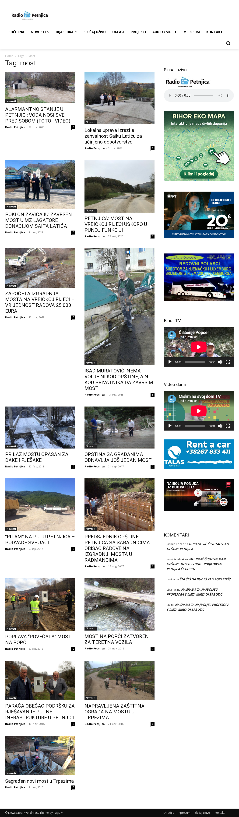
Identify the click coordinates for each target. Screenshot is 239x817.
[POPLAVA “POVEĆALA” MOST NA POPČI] (40, 604)
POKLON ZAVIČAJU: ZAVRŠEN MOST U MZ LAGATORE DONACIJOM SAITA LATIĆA (38, 220)
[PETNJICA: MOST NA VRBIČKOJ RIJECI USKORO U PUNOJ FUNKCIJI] (119, 186)
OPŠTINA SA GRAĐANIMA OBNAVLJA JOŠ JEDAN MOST (118, 457)
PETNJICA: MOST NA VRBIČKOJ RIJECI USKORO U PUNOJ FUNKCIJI (115, 224)
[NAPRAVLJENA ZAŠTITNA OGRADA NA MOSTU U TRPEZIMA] (119, 680)
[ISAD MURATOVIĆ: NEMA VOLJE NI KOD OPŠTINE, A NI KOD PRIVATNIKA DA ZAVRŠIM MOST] (119, 306)
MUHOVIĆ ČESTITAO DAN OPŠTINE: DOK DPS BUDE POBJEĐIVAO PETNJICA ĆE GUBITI (196, 564)
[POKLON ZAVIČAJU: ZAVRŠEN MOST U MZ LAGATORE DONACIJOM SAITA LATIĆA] (40, 184)
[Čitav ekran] (227, 362)
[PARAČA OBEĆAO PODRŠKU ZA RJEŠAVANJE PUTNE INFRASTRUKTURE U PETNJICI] (40, 680)
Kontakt (219, 813)
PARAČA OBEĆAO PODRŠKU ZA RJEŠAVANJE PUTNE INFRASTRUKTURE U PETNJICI (40, 711)
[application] (199, 347)
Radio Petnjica (15, 127)
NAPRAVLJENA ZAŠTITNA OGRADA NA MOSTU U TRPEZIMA (114, 711)
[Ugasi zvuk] (220, 362)
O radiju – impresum (176, 813)
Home (9, 56)
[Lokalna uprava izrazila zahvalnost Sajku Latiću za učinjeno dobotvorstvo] (119, 98)
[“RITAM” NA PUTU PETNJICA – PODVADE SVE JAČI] (40, 504)
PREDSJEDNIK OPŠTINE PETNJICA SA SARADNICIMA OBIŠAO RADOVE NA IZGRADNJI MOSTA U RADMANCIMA (117, 548)
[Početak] (170, 362)
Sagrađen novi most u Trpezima (39, 781)
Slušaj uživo (202, 813)
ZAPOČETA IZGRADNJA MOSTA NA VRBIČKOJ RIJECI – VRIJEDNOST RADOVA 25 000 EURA (39, 302)
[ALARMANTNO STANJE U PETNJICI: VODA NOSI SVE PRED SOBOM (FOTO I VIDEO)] (40, 87)
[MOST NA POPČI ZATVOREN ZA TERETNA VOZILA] (119, 604)
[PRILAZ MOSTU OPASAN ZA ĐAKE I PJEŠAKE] (40, 428)
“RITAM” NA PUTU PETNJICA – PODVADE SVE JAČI (40, 539)
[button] (228, 43)
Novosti (11, 101)
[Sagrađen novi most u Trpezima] (40, 755)
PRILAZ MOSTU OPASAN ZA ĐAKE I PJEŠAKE (36, 457)
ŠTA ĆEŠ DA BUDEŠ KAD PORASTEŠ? (204, 579)
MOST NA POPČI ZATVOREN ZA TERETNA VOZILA (116, 639)
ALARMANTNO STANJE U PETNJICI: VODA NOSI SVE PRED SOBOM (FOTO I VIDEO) (37, 115)
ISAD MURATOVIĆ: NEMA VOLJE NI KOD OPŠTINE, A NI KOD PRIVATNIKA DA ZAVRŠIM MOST (118, 379)
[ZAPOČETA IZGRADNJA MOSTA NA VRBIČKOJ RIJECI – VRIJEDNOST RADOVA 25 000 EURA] (40, 268)
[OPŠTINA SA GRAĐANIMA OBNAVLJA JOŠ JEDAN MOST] (119, 428)
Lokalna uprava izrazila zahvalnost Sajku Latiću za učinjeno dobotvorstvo (113, 136)
